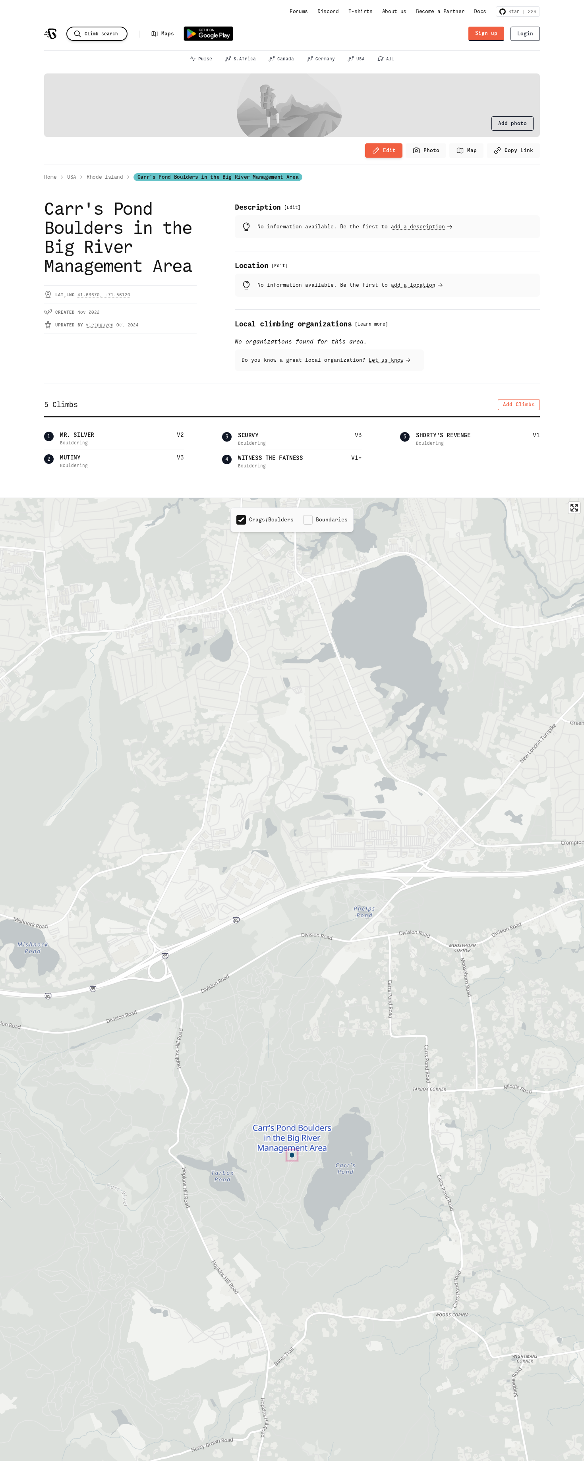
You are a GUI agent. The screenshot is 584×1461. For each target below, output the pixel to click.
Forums (299, 11)
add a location (413, 285)
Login (525, 33)
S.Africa (245, 59)
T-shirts (360, 11)
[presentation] (512, 123)
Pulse (205, 59)
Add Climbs (519, 404)
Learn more (371, 324)
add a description (418, 226)
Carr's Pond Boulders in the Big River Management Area (217, 177)
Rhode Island (105, 177)
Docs (480, 11)
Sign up (486, 33)
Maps (167, 33)
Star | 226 (521, 11)
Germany (325, 59)
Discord (328, 11)
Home (50, 177)
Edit (389, 150)
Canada (285, 59)
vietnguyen (100, 325)
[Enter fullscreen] (574, 507)
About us (394, 11)
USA (360, 59)
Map (472, 150)
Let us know (386, 360)
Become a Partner (440, 11)
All (390, 59)
